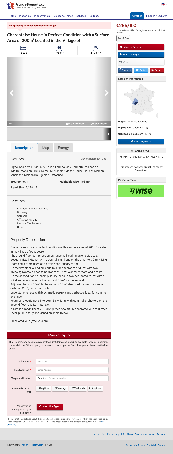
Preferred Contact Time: (21, 390)
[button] (15, 91)
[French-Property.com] (26, 6)
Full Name (23, 361)
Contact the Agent (49, 406)
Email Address (21, 370)
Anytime (96, 388)
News (130, 434)
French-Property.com (32, 444)
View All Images (76, 123)
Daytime (44, 388)
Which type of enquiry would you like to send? (21, 409)
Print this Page (131, 54)
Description (24, 148)
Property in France (135, 445)
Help (116, 434)
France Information (145, 434)
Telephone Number (21, 378)
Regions (161, 434)
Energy (63, 148)
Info (123, 434)
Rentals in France (156, 445)
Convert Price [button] (123, 38)
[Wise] (141, 191)
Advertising (99, 434)
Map (45, 148)
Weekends (79, 388)
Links (110, 434)
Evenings (61, 388)
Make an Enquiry (132, 47)
